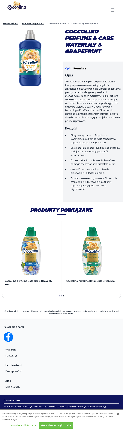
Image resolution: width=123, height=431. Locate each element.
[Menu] (112, 10)
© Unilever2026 (12, 400)
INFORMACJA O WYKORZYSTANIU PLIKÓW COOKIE (58, 406)
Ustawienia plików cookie (23, 425)
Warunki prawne (95, 406)
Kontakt (9, 355)
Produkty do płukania (33, 23)
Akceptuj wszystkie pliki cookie (56, 425)
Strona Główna (10, 23)
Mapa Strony (12, 386)
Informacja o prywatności (16, 406)
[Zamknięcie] (118, 414)
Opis (68, 68)
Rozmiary (79, 68)
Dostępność (12, 371)
